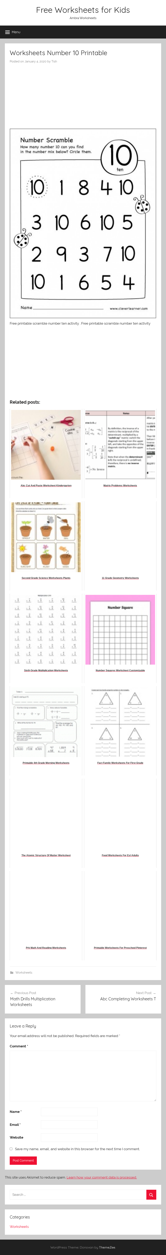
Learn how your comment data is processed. (102, 1177)
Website (16, 1137)
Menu (16, 32)
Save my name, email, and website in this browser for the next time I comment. (77, 1149)
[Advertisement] (83, 94)
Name (16, 1112)
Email (15, 1125)
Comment (19, 1046)
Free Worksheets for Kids (83, 10)
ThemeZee (107, 1247)
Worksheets (23, 972)
